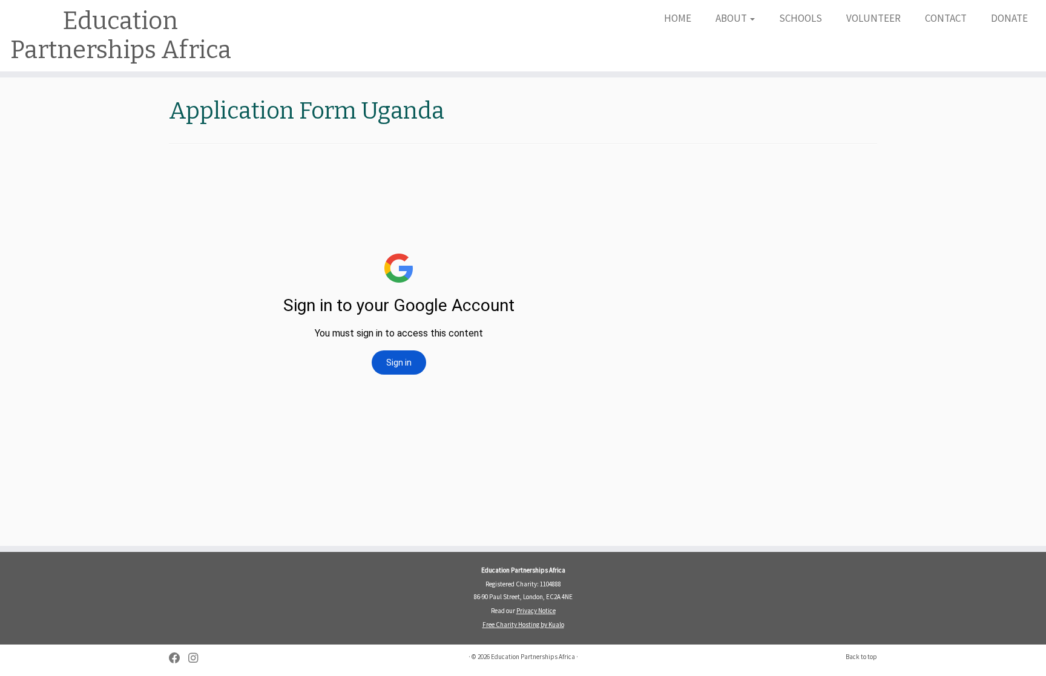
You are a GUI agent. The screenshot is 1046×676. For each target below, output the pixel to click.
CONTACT (946, 18)
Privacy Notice (536, 610)
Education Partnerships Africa (120, 36)
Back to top (861, 656)
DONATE (1009, 18)
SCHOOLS (800, 18)
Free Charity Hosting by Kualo (523, 624)
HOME (677, 18)
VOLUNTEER (873, 18)
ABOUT (732, 18)
